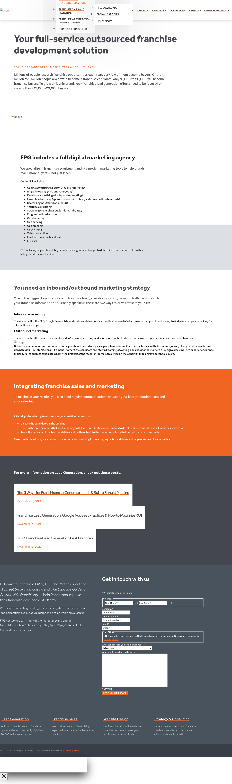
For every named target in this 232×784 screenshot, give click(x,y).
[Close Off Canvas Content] (4, 776)
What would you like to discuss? (118, 651)
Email (105, 624)
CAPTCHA (107, 689)
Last (170, 603)
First (135, 603)
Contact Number (111, 616)
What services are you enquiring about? (123, 644)
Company (107, 608)
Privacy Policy (111, 639)
